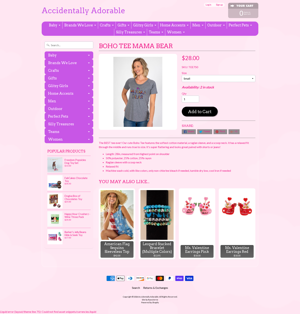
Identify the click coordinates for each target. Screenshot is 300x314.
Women (174, 32)
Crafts (105, 25)
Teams (154, 32)
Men (196, 25)
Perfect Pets (239, 25)
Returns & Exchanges (155, 287)
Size (184, 73)
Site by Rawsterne (150, 300)
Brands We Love (78, 25)
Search (136, 287)
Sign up (219, 5)
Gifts (122, 25)
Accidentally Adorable (83, 10)
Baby (53, 25)
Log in (208, 5)
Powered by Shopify (150, 302)
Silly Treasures (129, 32)
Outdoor (214, 25)
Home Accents (172, 25)
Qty (184, 93)
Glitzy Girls (143, 25)
